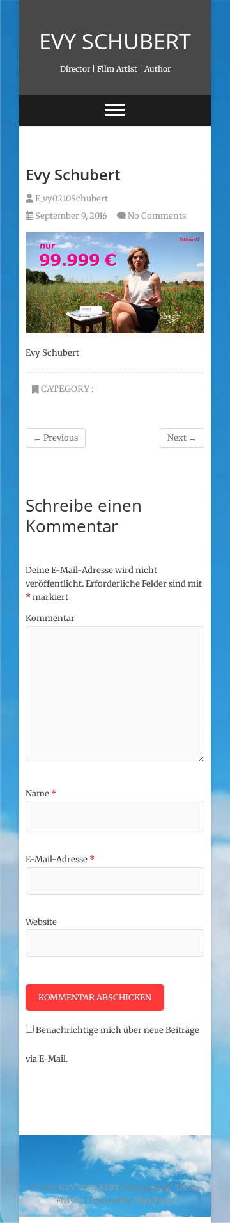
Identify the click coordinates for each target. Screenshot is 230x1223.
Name (41, 793)
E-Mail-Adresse (60, 859)
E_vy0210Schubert (70, 198)
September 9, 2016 (70, 215)
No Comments (157, 215)
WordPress (154, 1200)
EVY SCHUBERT (115, 41)
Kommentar (50, 618)
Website (41, 922)
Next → (182, 437)
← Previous (55, 437)
